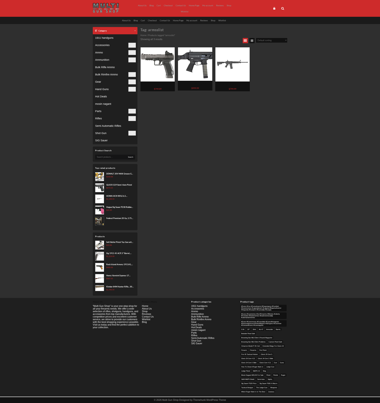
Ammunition (102, 59)
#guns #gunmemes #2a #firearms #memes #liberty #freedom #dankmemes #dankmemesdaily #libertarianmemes (260, 315)
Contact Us (148, 316)
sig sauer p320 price (248, 383)
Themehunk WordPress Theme (209, 400)
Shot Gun (100, 133)
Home (143, 35)
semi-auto (261, 379)
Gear (98, 81)
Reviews (146, 314)
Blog (144, 322)
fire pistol (262, 350)
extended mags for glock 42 (273, 346)
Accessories (102, 45)
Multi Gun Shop (170, 400)
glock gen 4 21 (265, 363)
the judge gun (261, 387)
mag (264, 371)
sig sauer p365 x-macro (268, 383)
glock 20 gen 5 (266, 354)
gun (275, 363)
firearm (244, 350)
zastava (271, 392)
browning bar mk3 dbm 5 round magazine (256, 338)
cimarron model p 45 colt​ (250, 346)
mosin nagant (103, 103)
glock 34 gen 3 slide (265, 358)
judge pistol (245, 371)
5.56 (242, 329)
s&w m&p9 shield (247, 379)
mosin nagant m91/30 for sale (252, 375)
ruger (283, 375)
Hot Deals (101, 96)
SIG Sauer (101, 140)
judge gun (270, 367)
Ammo (99, 52)
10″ (248, 329)
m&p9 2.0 (256, 371)
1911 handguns (104, 37)
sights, (270, 379)
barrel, (278, 329)
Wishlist (146, 319)
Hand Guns (102, 89)
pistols (275, 375)
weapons (273, 387)
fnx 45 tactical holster (249, 354)
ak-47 (261, 329)
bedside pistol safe (248, 333)
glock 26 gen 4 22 (248, 358)
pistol (268, 375)
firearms (253, 350)
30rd (254, 329)
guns (282, 363)
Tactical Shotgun (247, 387)
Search (130, 157)
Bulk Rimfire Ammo (106, 74)
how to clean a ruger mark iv (252, 367)
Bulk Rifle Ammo (105, 67)
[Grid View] (245, 40)
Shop (145, 311)
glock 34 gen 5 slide (248, 363)
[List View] (252, 40)
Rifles (98, 118)
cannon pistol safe (275, 342)
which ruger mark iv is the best (253, 392)
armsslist (269, 329)
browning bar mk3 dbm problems (253, 342)
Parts (98, 111)
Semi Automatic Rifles (108, 125)
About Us (147, 308)
